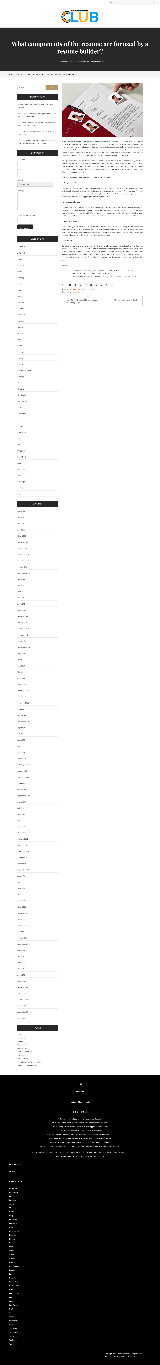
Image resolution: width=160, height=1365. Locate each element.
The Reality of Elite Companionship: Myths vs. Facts (90, 273)
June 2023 (21, 740)
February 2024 (22, 690)
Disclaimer (21, 1055)
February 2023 (22, 765)
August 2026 (21, 511)
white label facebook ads (80, 1102)
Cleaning (20, 277)
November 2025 (23, 561)
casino (19, 271)
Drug (19, 290)
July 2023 (20, 734)
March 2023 (21, 758)
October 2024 (22, 641)
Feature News (22, 315)
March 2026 (21, 536)
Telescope (21, 482)
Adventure (21, 247)
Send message (25, 228)
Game (19, 346)
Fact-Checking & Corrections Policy (30, 1062)
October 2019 (22, 1006)
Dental (20, 284)
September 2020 (23, 944)
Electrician (21, 302)
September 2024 (23, 647)
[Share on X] (75, 285)
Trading (20, 488)
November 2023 (23, 709)
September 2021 (23, 870)
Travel (19, 494)
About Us (20, 1041)
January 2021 (22, 919)
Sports (19, 463)
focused (89, 289)
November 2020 (23, 932)
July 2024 (20, 660)
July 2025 (20, 585)
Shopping (21, 451)
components (80, 289)
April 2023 (21, 752)
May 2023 (20, 746)
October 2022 (22, 789)
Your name (21, 159)
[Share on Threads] (106, 285)
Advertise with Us (23, 1048)
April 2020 (21, 975)
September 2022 (23, 796)
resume (94, 289)
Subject (20, 180)
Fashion (20, 308)
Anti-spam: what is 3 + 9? (26, 215)
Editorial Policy (23, 1058)
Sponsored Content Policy (27, 1065)
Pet (18, 420)
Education (21, 296)
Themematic (131, 1356)
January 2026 (22, 548)
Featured (77, 292)
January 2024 (22, 697)
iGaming (20, 376)
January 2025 (22, 622)
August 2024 (21, 653)
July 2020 (20, 956)
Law (18, 383)
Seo (18, 444)
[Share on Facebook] (70, 285)
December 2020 (23, 925)
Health (20, 364)
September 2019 (23, 1012)
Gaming (20, 352)
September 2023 (23, 721)
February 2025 (22, 616)
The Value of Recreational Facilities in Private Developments (34, 132)
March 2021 (21, 907)
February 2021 (22, 913)
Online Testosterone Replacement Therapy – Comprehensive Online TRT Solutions (80, 1142)
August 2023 (21, 728)
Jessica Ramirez (96, 62)
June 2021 (21, 888)
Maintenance (22, 401)
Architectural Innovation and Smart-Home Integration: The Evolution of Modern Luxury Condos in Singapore (80, 1146)
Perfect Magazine (118, 1356)
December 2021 (23, 851)
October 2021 (22, 864)
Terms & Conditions (24, 1052)
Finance (20, 327)
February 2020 (22, 987)
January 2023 (22, 771)
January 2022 (22, 845)
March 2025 (21, 610)
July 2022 (20, 808)
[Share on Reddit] (96, 285)
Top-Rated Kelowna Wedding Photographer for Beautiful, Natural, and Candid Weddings (103, 271)
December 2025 (23, 554)
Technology (21, 475)
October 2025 (22, 567)
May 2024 (20, 672)
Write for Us (21, 1045)
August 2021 (21, 876)
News (19, 407)
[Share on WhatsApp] (86, 285)
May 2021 (20, 895)
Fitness (20, 333)
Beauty (20, 259)
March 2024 (21, 684)
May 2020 (20, 969)
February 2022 (22, 839)
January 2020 (22, 993)
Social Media (22, 457)
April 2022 (21, 826)
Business (20, 265)
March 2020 (21, 981)
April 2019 (21, 1018)
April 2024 (21, 678)
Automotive (21, 253)
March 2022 (21, 833)
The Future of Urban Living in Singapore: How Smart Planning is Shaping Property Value (103, 276)
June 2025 (21, 592)
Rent (19, 438)
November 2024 (23, 635)
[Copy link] (112, 285)
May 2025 (20, 598)
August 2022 (21, 802)
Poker (19, 426)
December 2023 (23, 703)
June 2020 (21, 962)
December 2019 (23, 1000)
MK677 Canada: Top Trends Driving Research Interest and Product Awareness (37, 114)
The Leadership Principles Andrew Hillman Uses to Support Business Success (36, 124)
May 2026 (20, 524)
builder (73, 289)
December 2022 (23, 777)
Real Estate (21, 432)
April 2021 (21, 901)
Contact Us (21, 1038)
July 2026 (20, 517)
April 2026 (21, 530)
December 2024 (23, 629)
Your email (21, 170)
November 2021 (23, 857)
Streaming (21, 469)
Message (20, 190)
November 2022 (23, 783)
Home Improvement (25, 370)
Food (19, 339)
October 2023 (22, 715)
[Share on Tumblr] (101, 285)
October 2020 (22, 938)
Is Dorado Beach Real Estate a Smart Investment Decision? (35, 105)
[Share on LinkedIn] (80, 285)
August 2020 (21, 950)
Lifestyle (20, 389)
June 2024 (21, 666)
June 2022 (21, 814)
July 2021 (20, 882)
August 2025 (21, 579)
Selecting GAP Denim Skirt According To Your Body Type (83, 301)
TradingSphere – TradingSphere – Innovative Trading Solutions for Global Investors (80, 1138)
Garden (20, 358)
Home (19, 1034)
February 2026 (22, 542)
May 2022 (20, 820)
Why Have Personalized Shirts (126, 300)
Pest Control (22, 414)
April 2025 (21, 604)
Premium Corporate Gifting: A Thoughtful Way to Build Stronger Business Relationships (35, 141)
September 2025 (23, 573)
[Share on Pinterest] (91, 285)
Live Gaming (22, 395)
